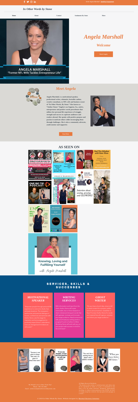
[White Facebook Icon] (24, 1)
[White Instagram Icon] (31, 1)
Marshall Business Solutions (89, 398)
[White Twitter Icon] (27, 1)
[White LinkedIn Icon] (34, 1)
